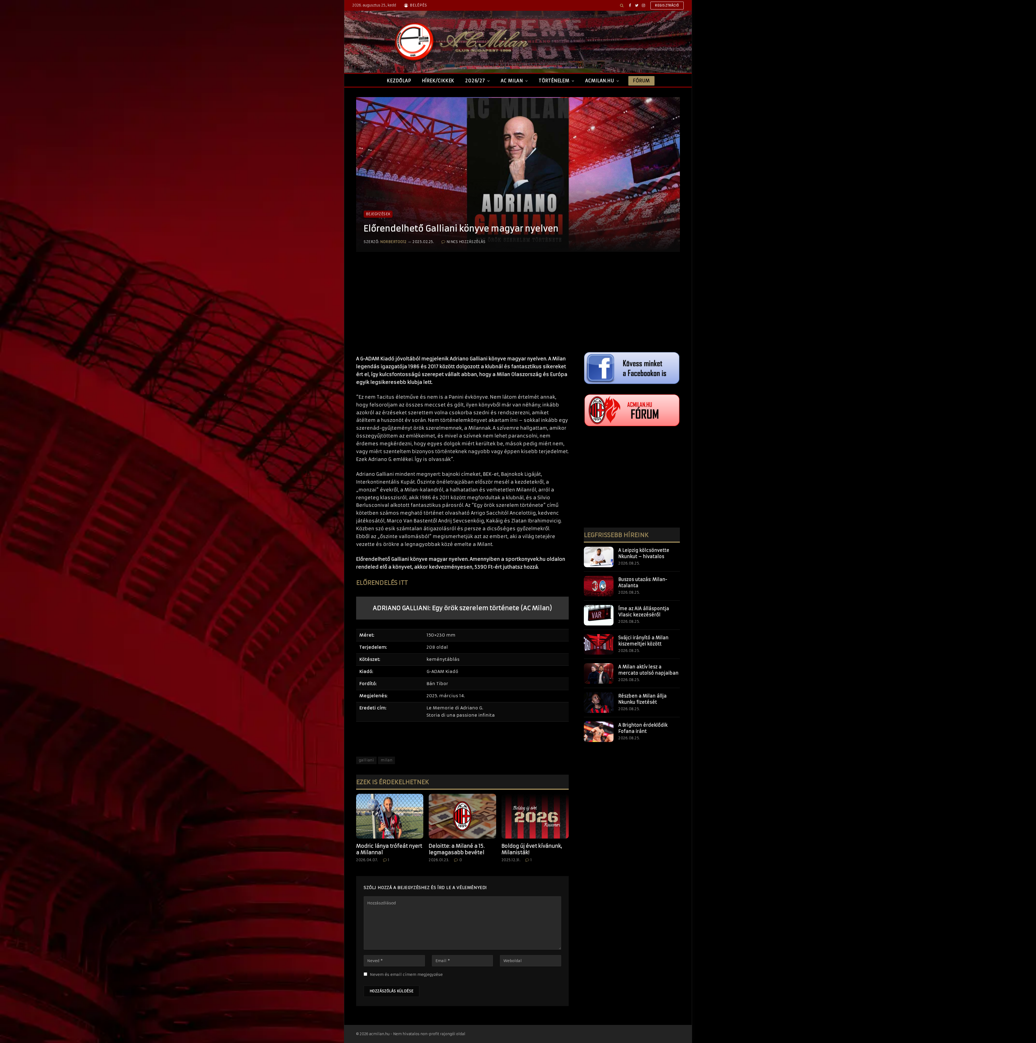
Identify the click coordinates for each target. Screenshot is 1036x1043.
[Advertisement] (462, 309)
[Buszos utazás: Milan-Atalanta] (599, 586)
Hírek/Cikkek (438, 80)
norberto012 (393, 242)
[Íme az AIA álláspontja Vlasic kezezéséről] (599, 615)
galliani (366, 760)
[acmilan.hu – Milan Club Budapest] (460, 42)
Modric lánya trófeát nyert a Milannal (389, 849)
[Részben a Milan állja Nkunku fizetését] (599, 702)
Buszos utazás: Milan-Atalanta (642, 582)
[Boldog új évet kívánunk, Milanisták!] (535, 816)
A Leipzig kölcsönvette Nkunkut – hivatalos (643, 553)
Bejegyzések (378, 214)
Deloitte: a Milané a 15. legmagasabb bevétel (457, 849)
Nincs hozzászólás (466, 242)
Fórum (641, 80)
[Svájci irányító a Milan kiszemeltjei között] (599, 644)
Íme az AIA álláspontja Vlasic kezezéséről (643, 611)
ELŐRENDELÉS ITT (382, 582)
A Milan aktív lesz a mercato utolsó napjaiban (648, 670)
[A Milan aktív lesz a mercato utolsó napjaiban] (599, 673)
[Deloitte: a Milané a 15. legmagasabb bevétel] (462, 816)
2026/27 (475, 80)
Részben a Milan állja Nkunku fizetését (642, 699)
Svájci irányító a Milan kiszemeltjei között (643, 641)
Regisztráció (667, 5)
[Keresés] (622, 5)
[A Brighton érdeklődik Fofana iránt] (599, 731)
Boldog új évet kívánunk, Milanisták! (532, 849)
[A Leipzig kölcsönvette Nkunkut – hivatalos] (599, 557)
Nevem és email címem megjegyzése (406, 974)
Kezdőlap (399, 80)
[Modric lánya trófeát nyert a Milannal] (389, 816)
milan (386, 760)
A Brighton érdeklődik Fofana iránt (642, 728)
